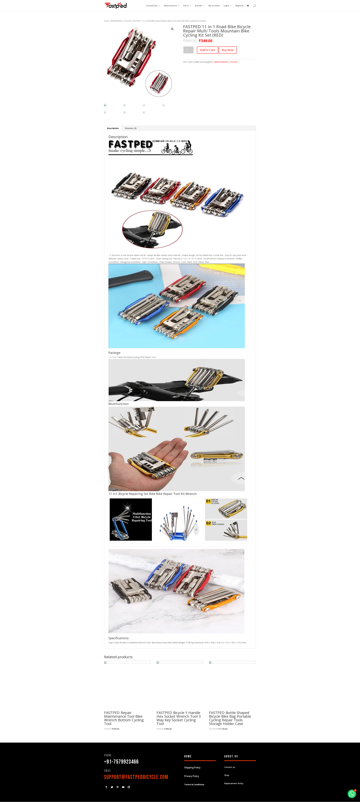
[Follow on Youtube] (123, 787)
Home (106, 21)
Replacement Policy (233, 783)
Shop (226, 775)
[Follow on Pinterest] (117, 787)
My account (214, 6)
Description (113, 128)
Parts (186, 6)
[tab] (113, 128)
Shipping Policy (192, 767)
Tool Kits (127, 21)
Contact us (229, 767)
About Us (231, 756)
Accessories (152, 6)
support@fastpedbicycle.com (136, 777)
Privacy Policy (191, 776)
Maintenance (170, 6)
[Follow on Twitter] (112, 787)
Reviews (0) (131, 128)
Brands (198, 6)
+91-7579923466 (121, 761)
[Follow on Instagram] (129, 787)
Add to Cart (207, 50)
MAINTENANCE (117, 21)
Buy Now (228, 50)
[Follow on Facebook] (106, 787)
